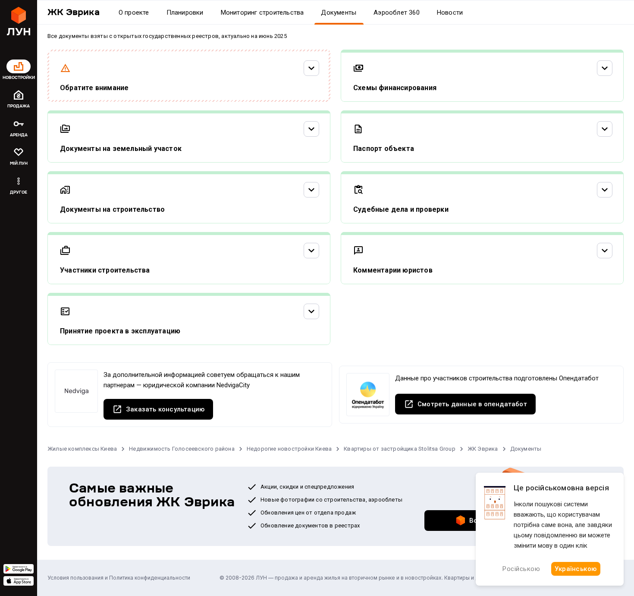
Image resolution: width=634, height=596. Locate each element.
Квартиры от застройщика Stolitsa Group (399, 448)
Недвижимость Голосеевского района (182, 448)
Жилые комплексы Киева (82, 448)
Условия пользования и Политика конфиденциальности (118, 577)
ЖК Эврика (483, 448)
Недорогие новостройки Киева (289, 448)
